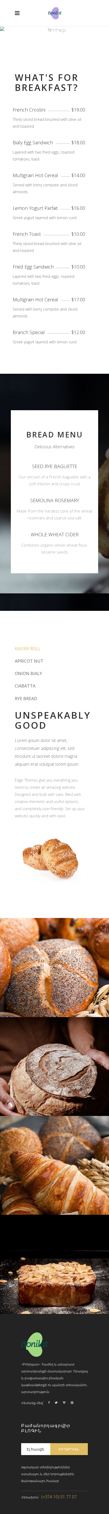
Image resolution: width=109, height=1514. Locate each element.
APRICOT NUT (29, 661)
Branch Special (29, 332)
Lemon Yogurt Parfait (35, 208)
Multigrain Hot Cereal (35, 175)
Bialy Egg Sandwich (33, 142)
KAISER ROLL (27, 649)
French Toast (27, 234)
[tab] (54, 648)
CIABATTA (25, 686)
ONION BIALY (28, 673)
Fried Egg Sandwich (33, 267)
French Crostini (29, 110)
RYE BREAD (26, 698)
